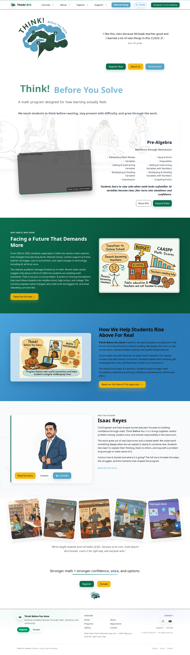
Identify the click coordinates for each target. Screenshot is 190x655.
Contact (44, 479)
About (113, 623)
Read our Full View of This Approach (122, 388)
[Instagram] (163, 625)
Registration (116, 627)
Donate (104, 587)
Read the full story (107, 471)
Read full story (25, 479)
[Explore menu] (87, 5)
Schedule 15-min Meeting (165, 5)
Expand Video (162, 208)
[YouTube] (170, 625)
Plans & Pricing (121, 4)
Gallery (87, 631)
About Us (135, 66)
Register (86, 587)
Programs (88, 627)
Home (87, 623)
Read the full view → (24, 300)
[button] (55, 174)
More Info (143, 208)
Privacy (155, 652)
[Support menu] (106, 5)
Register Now (116, 66)
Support (159, 631)
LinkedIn (63, 479)
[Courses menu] (53, 5)
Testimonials (154, 66)
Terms (162, 652)
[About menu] (69, 5)
